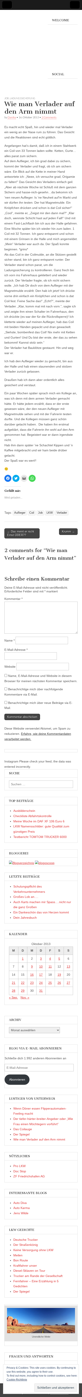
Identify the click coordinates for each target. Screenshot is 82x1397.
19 (59, 974)
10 (41, 966)
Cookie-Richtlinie (17, 1379)
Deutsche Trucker (25, 1239)
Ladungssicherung (22, 98)
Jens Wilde (20, 1213)
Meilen (18, 1255)
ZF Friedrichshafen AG (29, 1176)
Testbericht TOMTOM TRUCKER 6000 (40, 837)
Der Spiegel (21, 1134)
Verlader (62, 512)
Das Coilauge (22, 1129)
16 (32, 974)
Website (10, 666)
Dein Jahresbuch (25, 917)
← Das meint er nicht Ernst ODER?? (20, 533)
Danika (12, 117)
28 (13, 990)
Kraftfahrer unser (25, 1265)
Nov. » (25, 997)
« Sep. (13, 997)
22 (22, 983)
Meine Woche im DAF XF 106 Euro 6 (39, 821)
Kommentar (13, 599)
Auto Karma (21, 1208)
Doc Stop (19, 1171)
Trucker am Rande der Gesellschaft (38, 1276)
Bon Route (20, 1260)
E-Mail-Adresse (16, 649)
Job (6, 98)
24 (41, 983)
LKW (50, 512)
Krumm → (68, 531)
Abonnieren (17, 1079)
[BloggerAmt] (21, 863)
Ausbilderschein (24, 810)
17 (41, 974)
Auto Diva (20, 1203)
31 (41, 990)
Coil (31, 512)
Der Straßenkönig (25, 1244)
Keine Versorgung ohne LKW (33, 1250)
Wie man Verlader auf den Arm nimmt (39, 1139)
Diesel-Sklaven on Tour (29, 1270)
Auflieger (19, 512)
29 (22, 990)
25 (50, 983)
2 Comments (49, 117)
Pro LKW (19, 1166)
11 (50, 966)
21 (13, 983)
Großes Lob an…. (25, 896)
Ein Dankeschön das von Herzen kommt (41, 912)
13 (68, 966)
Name (9, 640)
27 (68, 983)
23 (32, 983)
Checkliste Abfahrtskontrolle (32, 816)
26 (59, 983)
